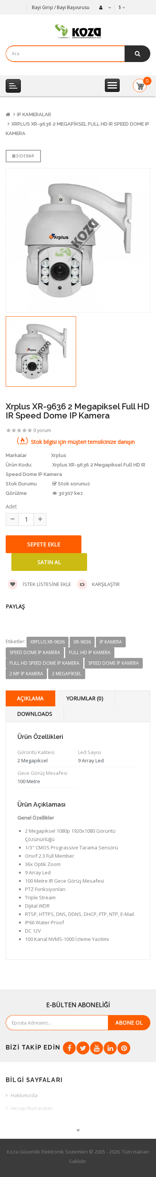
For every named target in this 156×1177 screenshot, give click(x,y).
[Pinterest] (123, 1048)
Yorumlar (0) (84, 698)
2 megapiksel (66, 673)
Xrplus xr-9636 (47, 642)
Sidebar (25, 156)
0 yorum (42, 430)
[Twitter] (82, 1048)
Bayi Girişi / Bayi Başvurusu (60, 7)
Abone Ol (129, 1022)
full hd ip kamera (90, 652)
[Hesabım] (104, 7)
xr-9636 (82, 642)
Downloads (34, 713)
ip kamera (111, 642)
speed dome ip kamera (34, 652)
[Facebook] (69, 1048)
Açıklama (30, 698)
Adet (11, 506)
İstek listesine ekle (46, 584)
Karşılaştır (105, 584)
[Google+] (96, 1048)
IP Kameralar (34, 114)
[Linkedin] (110, 1048)
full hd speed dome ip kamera (44, 663)
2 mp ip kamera (26, 673)
